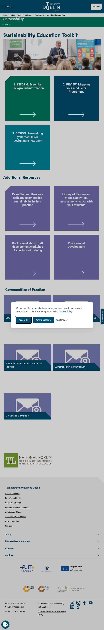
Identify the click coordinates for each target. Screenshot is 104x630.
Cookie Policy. (66, 311)
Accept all (23, 319)
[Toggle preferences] (5, 624)
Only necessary (43, 319)
